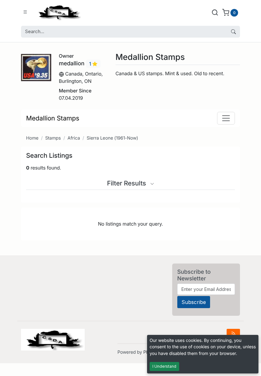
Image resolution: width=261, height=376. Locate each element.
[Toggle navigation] (226, 118)
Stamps (53, 138)
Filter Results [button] (127, 183)
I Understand (164, 366)
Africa (73, 138)
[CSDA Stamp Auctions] (58, 12)
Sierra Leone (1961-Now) (112, 138)
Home (32, 138)
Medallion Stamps (52, 118)
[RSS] (233, 333)
